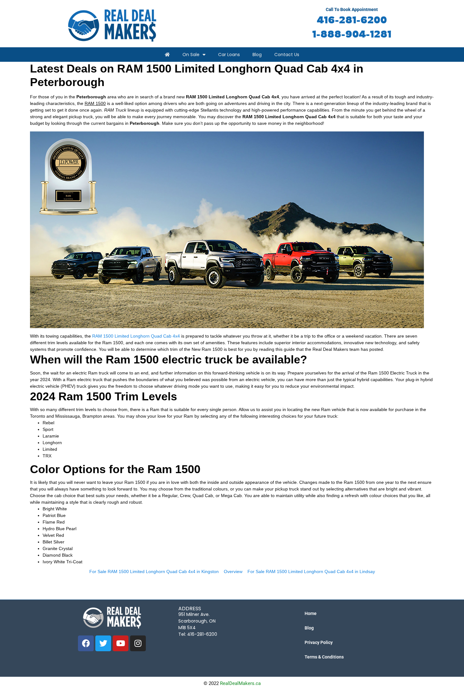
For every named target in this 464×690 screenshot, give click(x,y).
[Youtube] (120, 643)
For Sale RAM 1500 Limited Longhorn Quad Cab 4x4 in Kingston (154, 571)
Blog (257, 54)
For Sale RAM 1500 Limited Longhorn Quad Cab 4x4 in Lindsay (311, 571)
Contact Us (286, 54)
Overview (233, 571)
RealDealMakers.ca (240, 683)
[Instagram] (138, 643)
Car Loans (229, 54)
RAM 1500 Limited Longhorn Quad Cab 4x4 (136, 336)
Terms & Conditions (324, 656)
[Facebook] (86, 643)
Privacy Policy (319, 642)
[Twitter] (103, 643)
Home (311, 613)
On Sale (190, 54)
